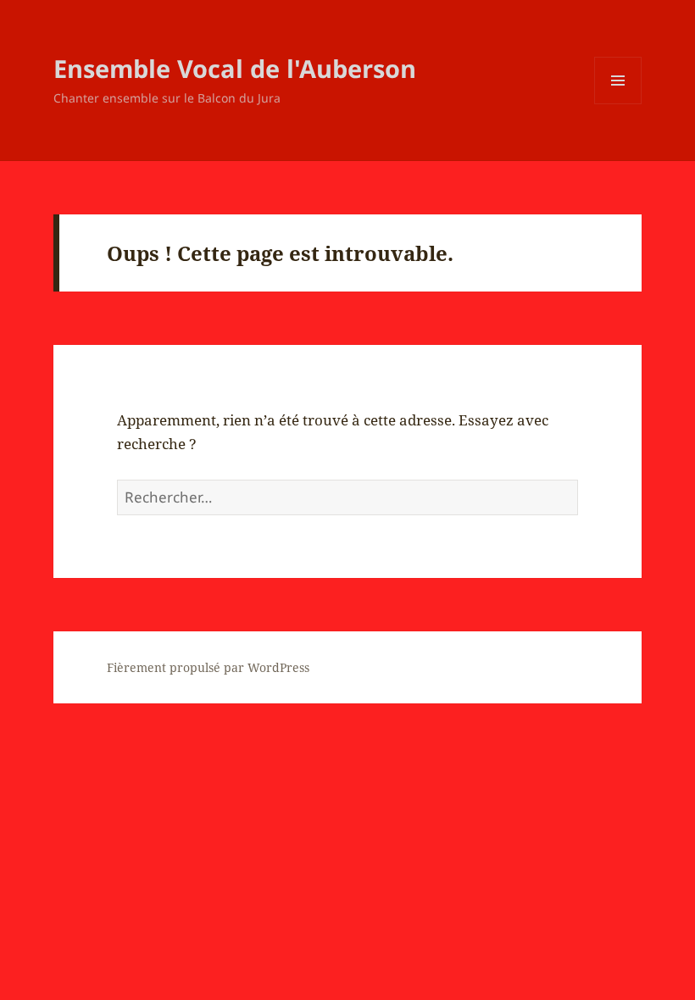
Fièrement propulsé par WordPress (208, 667)
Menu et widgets (618, 103)
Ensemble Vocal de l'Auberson (234, 68)
